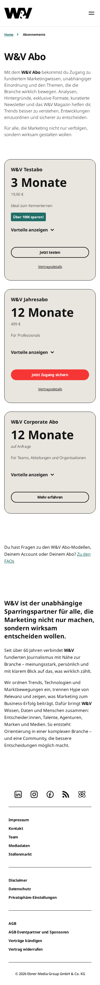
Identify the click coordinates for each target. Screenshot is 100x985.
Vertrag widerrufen (26, 949)
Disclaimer (18, 880)
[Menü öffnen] (91, 13)
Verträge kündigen (25, 940)
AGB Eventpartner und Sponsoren (39, 932)
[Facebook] (50, 794)
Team (13, 836)
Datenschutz (20, 888)
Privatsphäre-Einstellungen (33, 897)
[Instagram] (34, 794)
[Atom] (82, 794)
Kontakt (16, 828)
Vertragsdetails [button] (50, 266)
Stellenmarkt (20, 854)
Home (8, 34)
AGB (12, 923)
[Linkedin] (18, 794)
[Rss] (66, 794)
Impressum (19, 819)
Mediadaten (19, 845)
